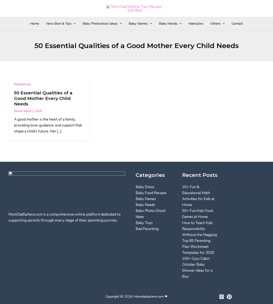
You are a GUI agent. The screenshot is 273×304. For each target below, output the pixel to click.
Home (34, 23)
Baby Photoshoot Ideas (100, 23)
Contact (237, 23)
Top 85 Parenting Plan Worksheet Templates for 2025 (198, 246)
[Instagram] (221, 296)
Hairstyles (195, 23)
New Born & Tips (58, 23)
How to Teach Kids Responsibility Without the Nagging (199, 228)
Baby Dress (145, 187)
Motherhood (22, 84)
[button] (73, 23)
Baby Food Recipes (151, 192)
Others (215, 23)
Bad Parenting (147, 228)
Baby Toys (144, 222)
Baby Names (138, 23)
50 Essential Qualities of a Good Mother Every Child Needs (43, 98)
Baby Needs (168, 23)
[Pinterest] (229, 296)
